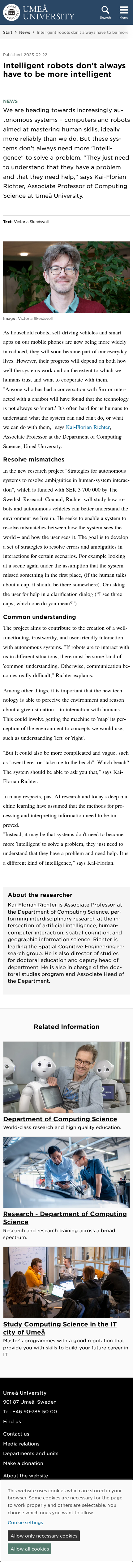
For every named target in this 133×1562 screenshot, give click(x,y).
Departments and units (30, 1453)
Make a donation (23, 1463)
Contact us (16, 1433)
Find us (12, 1421)
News (24, 32)
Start (7, 32)
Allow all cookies (30, 1548)
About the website (25, 1475)
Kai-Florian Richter (88, 426)
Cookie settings (25, 1522)
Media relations (21, 1443)
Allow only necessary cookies (44, 1535)
